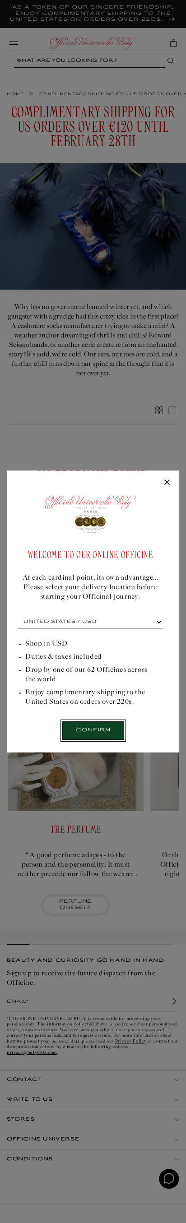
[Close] (167, 483)
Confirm (93, 730)
